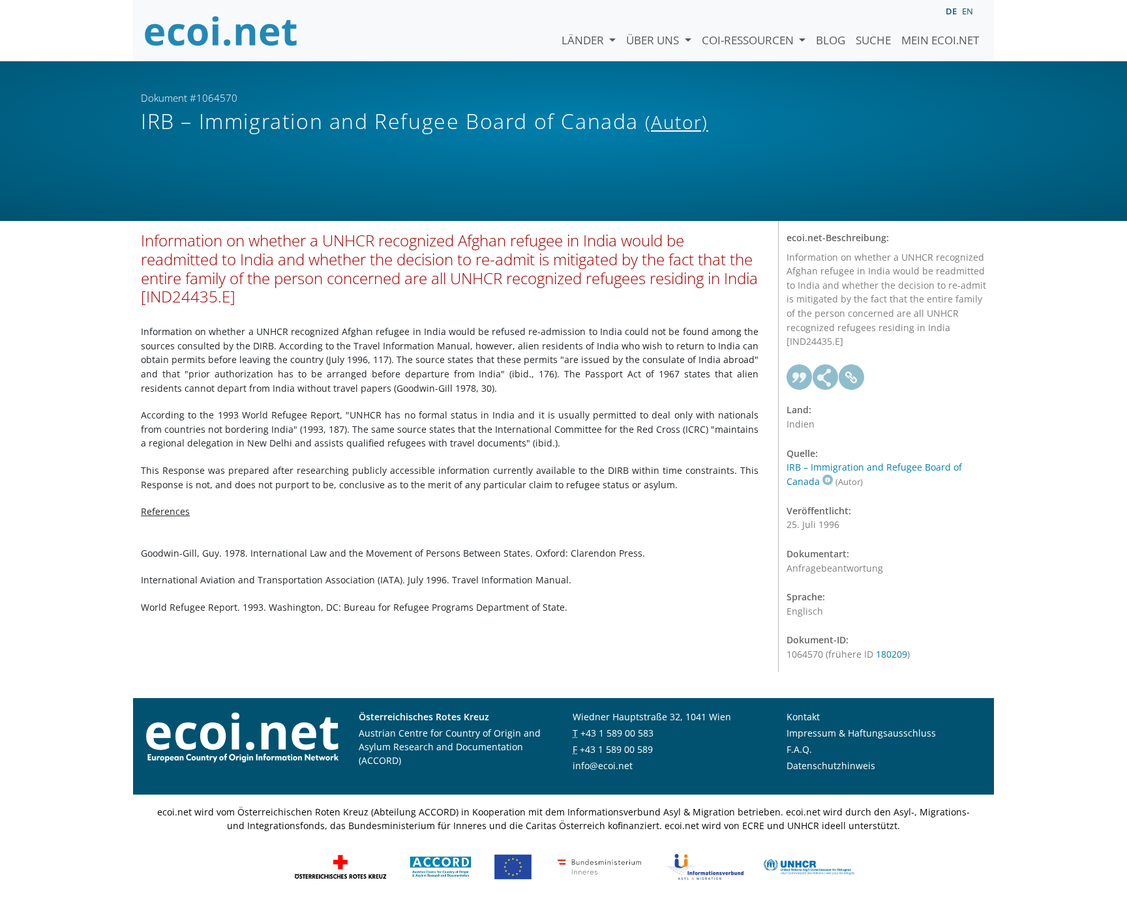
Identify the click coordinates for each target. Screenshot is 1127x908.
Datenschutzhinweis (831, 765)
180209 (891, 654)
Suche (873, 40)
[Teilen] (826, 377)
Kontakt (803, 716)
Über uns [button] (654, 40)
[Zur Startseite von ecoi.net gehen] (221, 30)
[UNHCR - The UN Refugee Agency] (808, 866)
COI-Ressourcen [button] (749, 40)
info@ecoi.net (603, 765)
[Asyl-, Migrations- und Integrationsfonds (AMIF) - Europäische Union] (513, 866)
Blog (830, 40)
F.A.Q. (799, 749)
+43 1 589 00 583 (617, 733)
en (967, 11)
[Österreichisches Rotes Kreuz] (340, 866)
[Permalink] (852, 377)
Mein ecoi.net (940, 40)
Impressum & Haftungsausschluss (861, 733)
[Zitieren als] (800, 377)
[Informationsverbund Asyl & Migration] (705, 866)
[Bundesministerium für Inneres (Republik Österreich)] (599, 866)
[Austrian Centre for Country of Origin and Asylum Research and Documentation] (440, 866)
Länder (584, 40)
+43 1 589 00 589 (616, 749)
